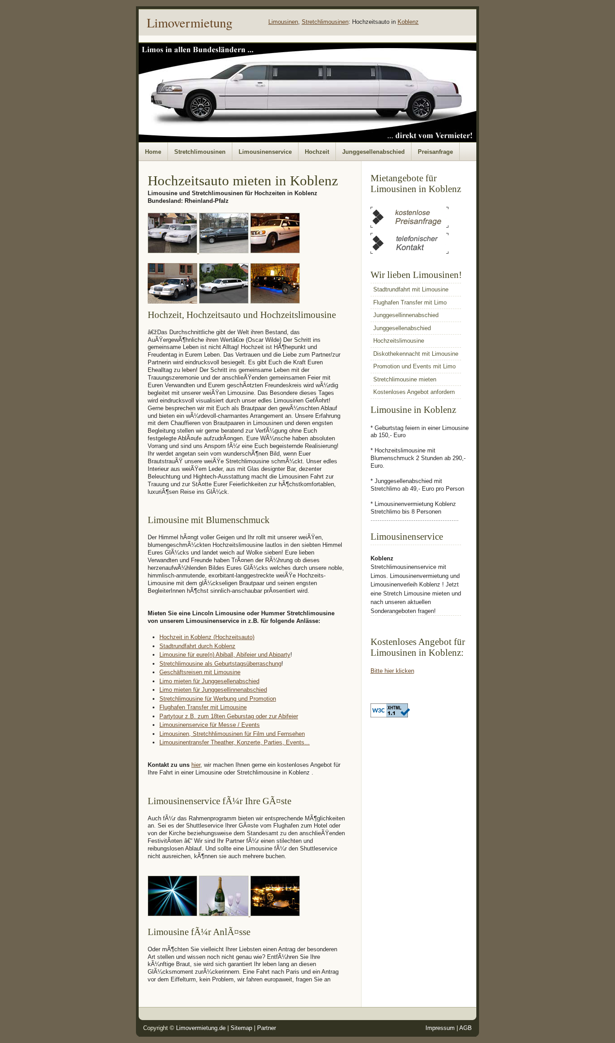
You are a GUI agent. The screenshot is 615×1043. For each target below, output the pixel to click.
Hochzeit (317, 151)
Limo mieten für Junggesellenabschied (209, 681)
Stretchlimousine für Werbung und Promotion (217, 698)
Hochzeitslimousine (398, 340)
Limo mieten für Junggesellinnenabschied (213, 689)
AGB (465, 1028)
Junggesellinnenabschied (406, 315)
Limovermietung (189, 22)
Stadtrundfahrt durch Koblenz (197, 646)
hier (195, 764)
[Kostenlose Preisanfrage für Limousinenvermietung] (409, 225)
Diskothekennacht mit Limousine (415, 353)
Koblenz (408, 21)
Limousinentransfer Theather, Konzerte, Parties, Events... (234, 742)
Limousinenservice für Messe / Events (209, 724)
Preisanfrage (435, 151)
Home (153, 151)
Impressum (440, 1028)
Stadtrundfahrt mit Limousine (410, 289)
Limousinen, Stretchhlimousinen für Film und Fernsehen (232, 733)
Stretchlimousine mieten (404, 379)
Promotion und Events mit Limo (414, 366)
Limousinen (283, 21)
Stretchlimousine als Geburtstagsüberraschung (220, 663)
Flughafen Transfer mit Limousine (203, 707)
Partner (266, 1028)
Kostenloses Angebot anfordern (414, 392)
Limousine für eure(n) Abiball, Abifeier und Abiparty (224, 654)
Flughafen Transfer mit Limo (410, 302)
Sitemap (241, 1028)
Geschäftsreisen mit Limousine (199, 672)
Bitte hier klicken (392, 670)
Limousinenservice (265, 151)
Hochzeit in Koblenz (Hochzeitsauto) (206, 637)
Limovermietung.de (201, 1028)
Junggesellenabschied (373, 151)
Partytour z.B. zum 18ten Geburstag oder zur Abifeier (228, 716)
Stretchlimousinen (325, 21)
